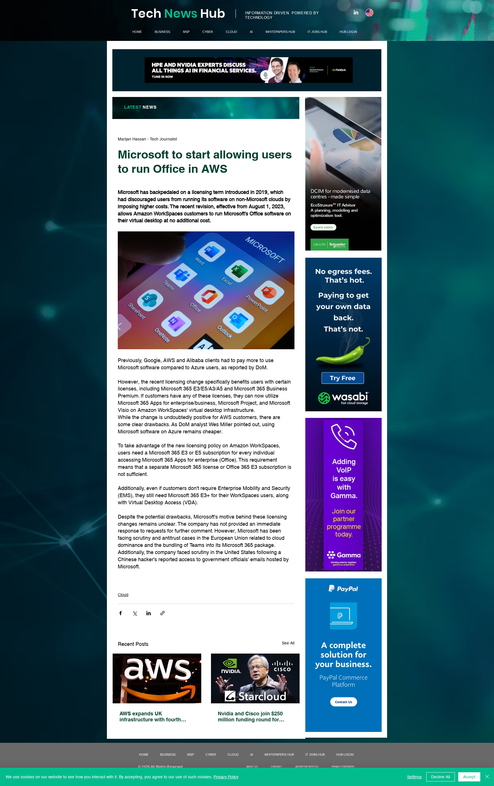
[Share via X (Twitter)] (134, 613)
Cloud (123, 594)
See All (288, 643)
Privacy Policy (226, 777)
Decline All (440, 777)
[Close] (487, 776)
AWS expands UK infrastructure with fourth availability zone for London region (153, 716)
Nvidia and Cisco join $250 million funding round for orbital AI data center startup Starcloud (253, 716)
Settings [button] (414, 777)
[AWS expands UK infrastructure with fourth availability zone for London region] (157, 678)
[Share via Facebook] (120, 613)
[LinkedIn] (356, 12)
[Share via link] (162, 613)
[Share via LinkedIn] (148, 613)
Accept (469, 777)
